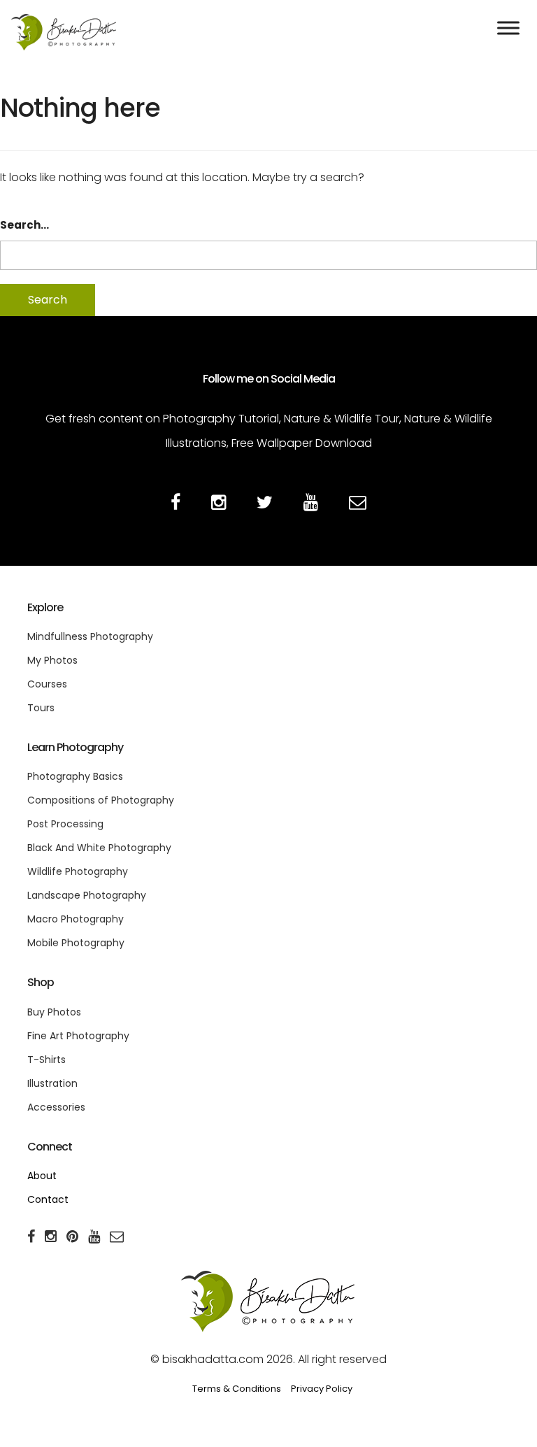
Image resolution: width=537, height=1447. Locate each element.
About (42, 1176)
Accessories (56, 1107)
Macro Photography (75, 919)
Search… (24, 225)
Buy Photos (54, 1012)
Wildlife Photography (77, 871)
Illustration (52, 1083)
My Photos (52, 660)
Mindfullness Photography (90, 636)
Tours (41, 708)
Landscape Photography (86, 895)
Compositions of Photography (100, 800)
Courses (47, 684)
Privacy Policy (321, 1388)
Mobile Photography (75, 943)
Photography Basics (75, 776)
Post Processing (65, 824)
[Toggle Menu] (508, 27)
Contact (48, 1199)
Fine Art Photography (78, 1036)
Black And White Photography (99, 848)
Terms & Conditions (236, 1388)
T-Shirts (46, 1060)
